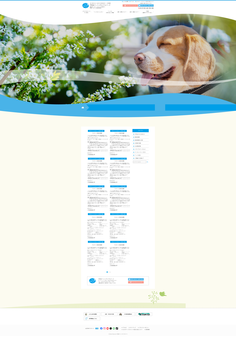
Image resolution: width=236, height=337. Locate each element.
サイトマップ (133, 327)
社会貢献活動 (138, 146)
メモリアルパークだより (140, 149)
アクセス (125, 327)
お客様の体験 (138, 143)
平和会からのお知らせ (140, 134)
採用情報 (148, 329)
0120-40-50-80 (148, 8)
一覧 (97, 328)
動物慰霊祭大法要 (139, 140)
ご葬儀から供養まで (139, 158)
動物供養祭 (137, 137)
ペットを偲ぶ (138, 155)
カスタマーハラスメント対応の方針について (132, 329)
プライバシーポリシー (144, 327)
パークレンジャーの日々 (140, 152)
